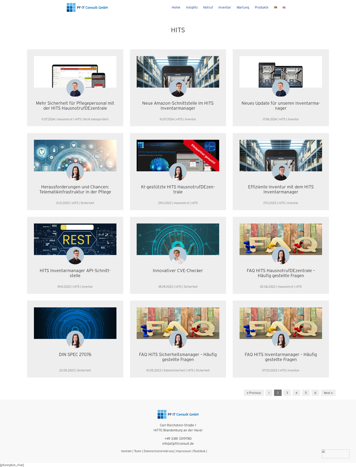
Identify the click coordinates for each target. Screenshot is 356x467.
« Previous (254, 392)
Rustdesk (199, 451)
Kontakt (126, 451)
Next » (328, 392)
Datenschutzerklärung (159, 451)
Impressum (183, 451)
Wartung (243, 7)
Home (176, 7)
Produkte (261, 7)
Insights (192, 7)
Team (137, 451)
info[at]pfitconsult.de (178, 443)
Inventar (224, 7)
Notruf (208, 7)
